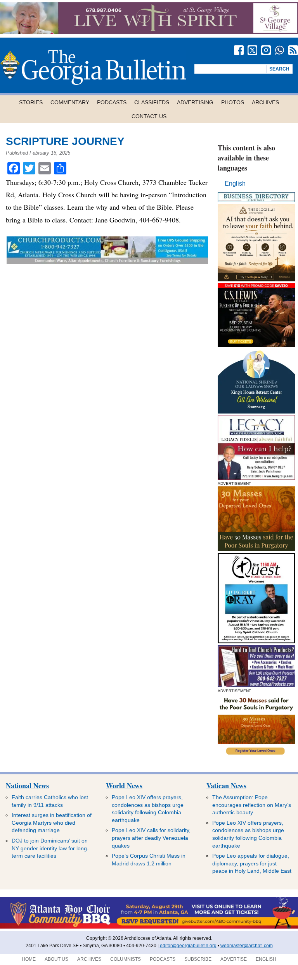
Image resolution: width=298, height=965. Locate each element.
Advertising (195, 102)
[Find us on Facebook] (239, 50)
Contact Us (149, 116)
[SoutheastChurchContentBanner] (107, 261)
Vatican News (226, 786)
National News (27, 786)
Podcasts (111, 102)
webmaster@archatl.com (246, 945)
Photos (232, 102)
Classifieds (151, 102)
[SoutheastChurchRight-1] (256, 685)
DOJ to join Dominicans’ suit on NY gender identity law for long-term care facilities (50, 848)
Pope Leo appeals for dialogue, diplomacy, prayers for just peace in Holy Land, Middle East (251, 863)
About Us (56, 959)
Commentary (69, 102)
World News (124, 786)
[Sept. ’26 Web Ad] (256, 411)
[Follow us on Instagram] (266, 50)
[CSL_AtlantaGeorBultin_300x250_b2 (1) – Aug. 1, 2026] (256, 345)
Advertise (233, 959)
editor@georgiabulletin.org (188, 945)
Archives (265, 102)
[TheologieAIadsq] (256, 279)
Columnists (125, 959)
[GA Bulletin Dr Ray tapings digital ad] (256, 641)
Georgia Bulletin (93, 67)
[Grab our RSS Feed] (293, 50)
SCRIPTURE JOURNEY (65, 141)
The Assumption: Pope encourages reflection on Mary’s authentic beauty (251, 804)
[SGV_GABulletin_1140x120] (149, 31)
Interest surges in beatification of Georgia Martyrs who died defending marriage (52, 822)
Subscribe (197, 959)
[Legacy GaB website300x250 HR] (256, 477)
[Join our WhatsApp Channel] (279, 50)
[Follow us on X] (252, 50)
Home (29, 959)
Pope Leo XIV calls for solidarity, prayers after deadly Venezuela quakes (151, 837)
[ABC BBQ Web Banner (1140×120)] (149, 927)
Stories (31, 102)
